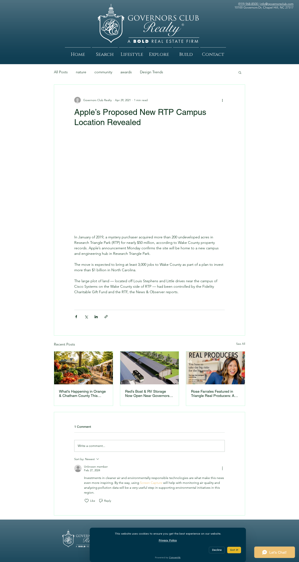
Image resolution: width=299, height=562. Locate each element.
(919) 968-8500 (248, 4)
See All (240, 344)
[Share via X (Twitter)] (86, 317)
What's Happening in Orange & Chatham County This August (82, 393)
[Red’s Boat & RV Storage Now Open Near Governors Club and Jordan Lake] (149, 367)
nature (81, 72)
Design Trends (151, 72)
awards (126, 72)
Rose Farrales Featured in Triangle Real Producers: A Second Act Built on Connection (212, 393)
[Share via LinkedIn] (96, 317)
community (103, 72)
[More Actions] (222, 468)
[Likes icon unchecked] (86, 500)
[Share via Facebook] (76, 317)
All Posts (61, 72)
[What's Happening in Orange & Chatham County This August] (83, 367)
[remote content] (149, 183)
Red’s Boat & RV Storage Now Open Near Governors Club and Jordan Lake (147, 393)
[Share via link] (106, 317)
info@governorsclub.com (277, 4)
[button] (104, 52)
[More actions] (222, 100)
